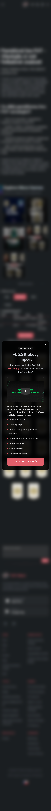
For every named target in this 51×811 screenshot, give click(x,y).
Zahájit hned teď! (25, 461)
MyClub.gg (13, 368)
